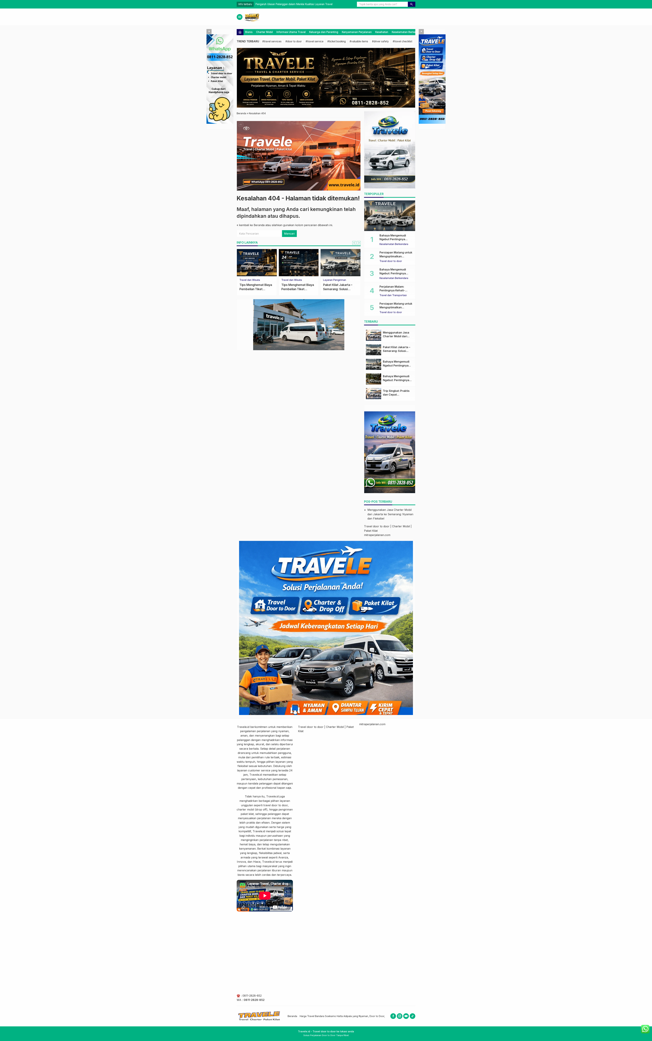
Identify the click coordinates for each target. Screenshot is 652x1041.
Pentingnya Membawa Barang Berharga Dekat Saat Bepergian (339, 289)
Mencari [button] (289, 233)
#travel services (272, 41)
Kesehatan (381, 32)
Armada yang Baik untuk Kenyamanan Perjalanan (268, 4)
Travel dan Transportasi (393, 295)
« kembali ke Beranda (251, 225)
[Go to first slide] (359, 243)
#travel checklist (402, 41)
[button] (411, 4)
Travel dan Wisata (249, 280)
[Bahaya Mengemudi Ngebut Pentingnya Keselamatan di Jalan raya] (389, 215)
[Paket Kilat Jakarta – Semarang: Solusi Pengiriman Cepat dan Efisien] (373, 349)
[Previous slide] (354, 243)
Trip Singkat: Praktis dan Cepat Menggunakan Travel (397, 394)
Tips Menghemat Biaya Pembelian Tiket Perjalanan (255, 289)
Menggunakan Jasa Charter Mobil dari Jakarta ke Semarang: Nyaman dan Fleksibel (390, 514)
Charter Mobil (264, 32)
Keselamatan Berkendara (407, 32)
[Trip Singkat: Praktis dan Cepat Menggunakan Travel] (373, 393)
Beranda (292, 1016)
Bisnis (248, 32)
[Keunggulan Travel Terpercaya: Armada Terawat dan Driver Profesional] (299, 262)
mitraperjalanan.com (377, 535)
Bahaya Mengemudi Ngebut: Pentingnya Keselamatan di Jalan (393, 273)
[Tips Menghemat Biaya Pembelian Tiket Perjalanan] (257, 262)
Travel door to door (334, 280)
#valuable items (359, 41)
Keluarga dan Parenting (323, 32)
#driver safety (380, 41)
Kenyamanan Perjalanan (357, 32)
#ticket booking (336, 41)
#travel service (314, 41)
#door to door (293, 41)
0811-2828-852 (252, 995)
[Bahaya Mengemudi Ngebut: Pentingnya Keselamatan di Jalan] (373, 379)
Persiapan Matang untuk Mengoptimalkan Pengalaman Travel (395, 256)
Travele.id (243, 727)
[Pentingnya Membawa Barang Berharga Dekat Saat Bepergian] (340, 262)
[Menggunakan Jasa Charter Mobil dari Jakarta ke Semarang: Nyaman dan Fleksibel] (373, 335)
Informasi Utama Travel (291, 32)
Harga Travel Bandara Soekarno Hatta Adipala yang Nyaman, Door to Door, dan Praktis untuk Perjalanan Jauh (362, 1016)
